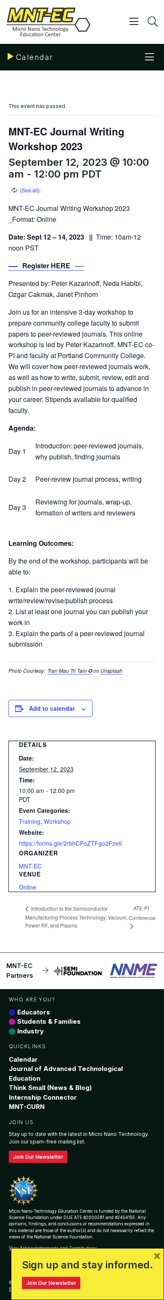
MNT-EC (30, 866)
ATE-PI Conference (142, 912)
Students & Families (49, 1021)
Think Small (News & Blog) (50, 1088)
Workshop (57, 821)
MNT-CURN (27, 1107)
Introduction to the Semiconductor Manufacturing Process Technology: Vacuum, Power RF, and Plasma (76, 917)
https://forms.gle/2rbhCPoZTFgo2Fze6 (70, 843)
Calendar (23, 1059)
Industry (30, 1031)
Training (29, 821)
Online (27, 887)
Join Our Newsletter (38, 1157)
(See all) (30, 190)
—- (46, 265)
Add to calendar (52, 708)
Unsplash (111, 670)
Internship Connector (43, 1097)
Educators (33, 1012)
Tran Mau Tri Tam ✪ (70, 670)
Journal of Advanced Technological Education (66, 1073)
